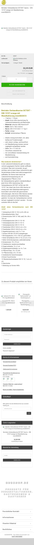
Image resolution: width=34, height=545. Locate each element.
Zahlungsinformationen (10, 369)
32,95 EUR (17, 439)
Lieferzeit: (4, 58)
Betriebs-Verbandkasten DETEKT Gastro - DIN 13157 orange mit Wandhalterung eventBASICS (17, 434)
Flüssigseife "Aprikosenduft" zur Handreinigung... (25, 302)
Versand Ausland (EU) (9, 365)
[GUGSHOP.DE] (3, 2)
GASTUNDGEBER (17, 536)
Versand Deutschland (9, 361)
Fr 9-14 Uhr (6, 376)
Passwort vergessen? (9, 350)
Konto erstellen (7, 348)
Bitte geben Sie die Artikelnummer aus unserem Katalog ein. (16, 404)
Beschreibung (6, 104)
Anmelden (17, 344)
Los (29, 413)
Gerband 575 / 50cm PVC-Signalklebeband (8, 302)
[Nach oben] (29, 542)
